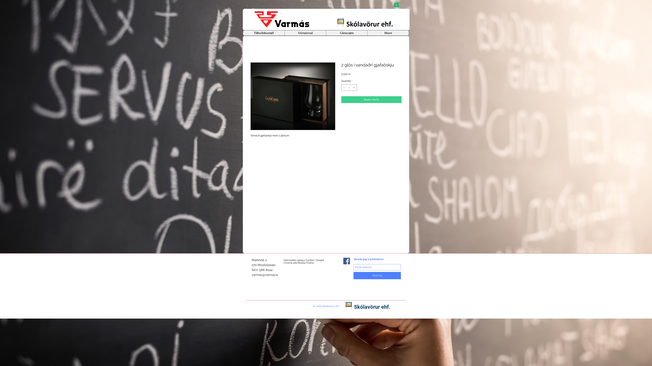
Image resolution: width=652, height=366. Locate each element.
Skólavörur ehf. (372, 307)
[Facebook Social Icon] (346, 261)
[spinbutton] (349, 88)
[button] (396, 4)
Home (254, 50)
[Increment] (354, 88)
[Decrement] (344, 88)
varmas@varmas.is (265, 275)
